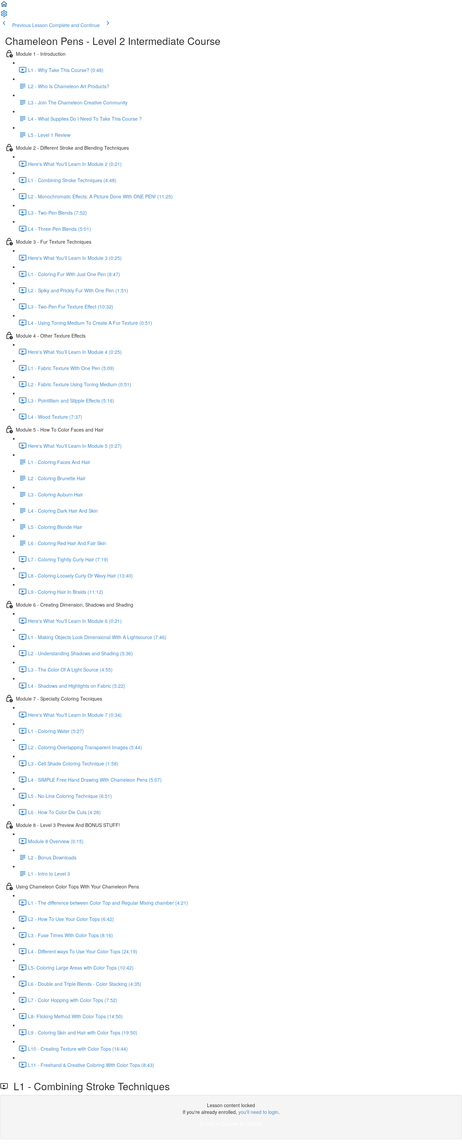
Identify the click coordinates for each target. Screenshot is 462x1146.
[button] (4, 6)
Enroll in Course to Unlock (231, 1123)
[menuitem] (4, 15)
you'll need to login (258, 1111)
